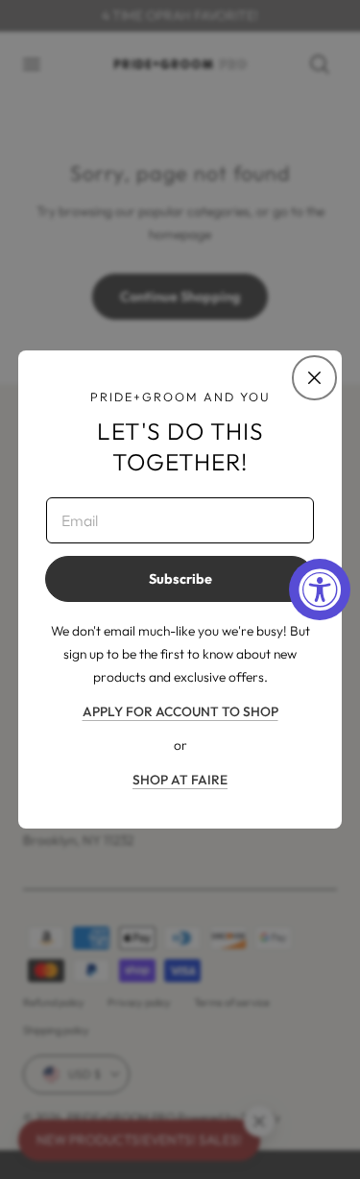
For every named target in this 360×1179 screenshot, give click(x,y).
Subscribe (180, 579)
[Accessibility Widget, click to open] (319, 589)
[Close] (314, 377)
